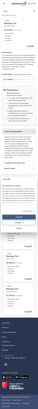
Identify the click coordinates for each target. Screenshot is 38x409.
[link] (19, 3)
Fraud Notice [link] (6, 406)
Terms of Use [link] (6, 400)
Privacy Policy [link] (16, 400)
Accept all (19, 217)
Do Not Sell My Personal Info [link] (11, 403)
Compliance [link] (25, 403)
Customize (18, 223)
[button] (19, 131)
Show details (27, 211)
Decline (19, 228)
